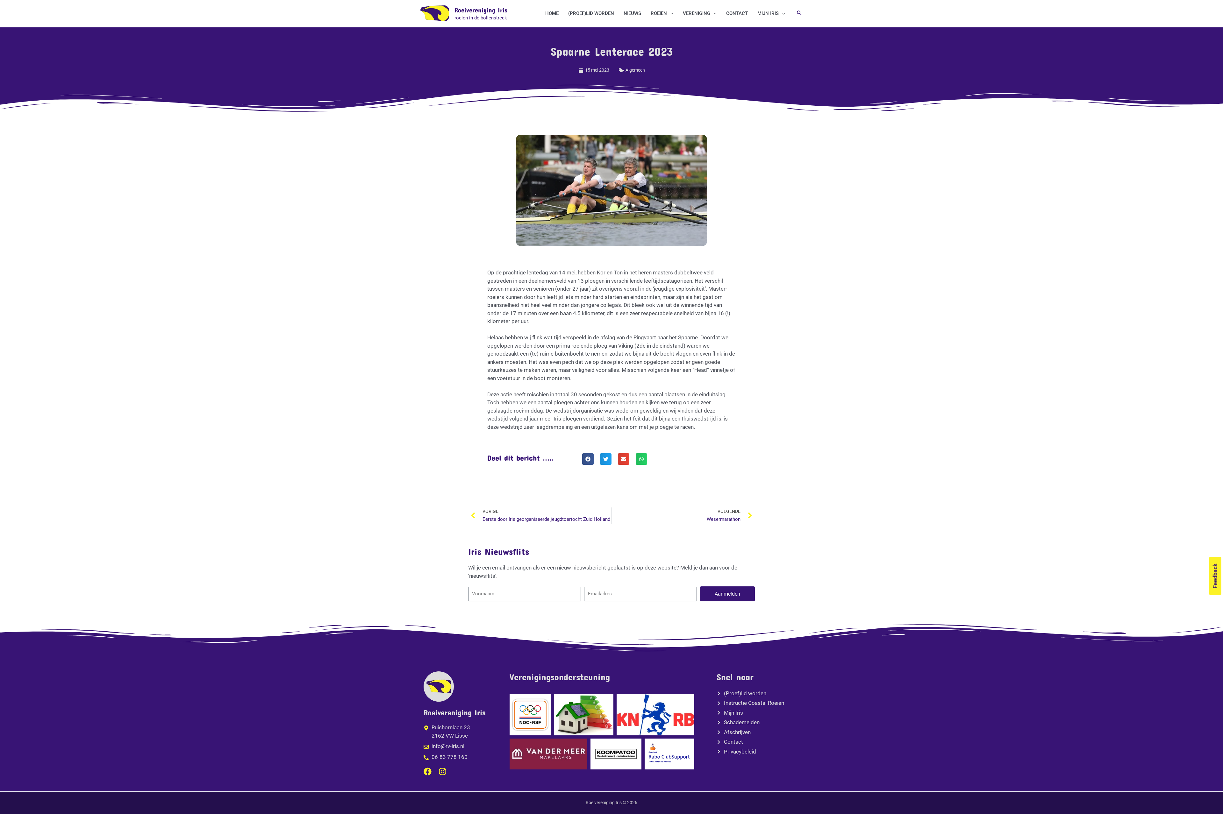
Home (552, 13)
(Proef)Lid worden (591, 13)
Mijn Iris (768, 13)
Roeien (659, 13)
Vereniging (696, 13)
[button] (799, 13)
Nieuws (632, 13)
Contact (737, 13)
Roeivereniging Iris (480, 10)
